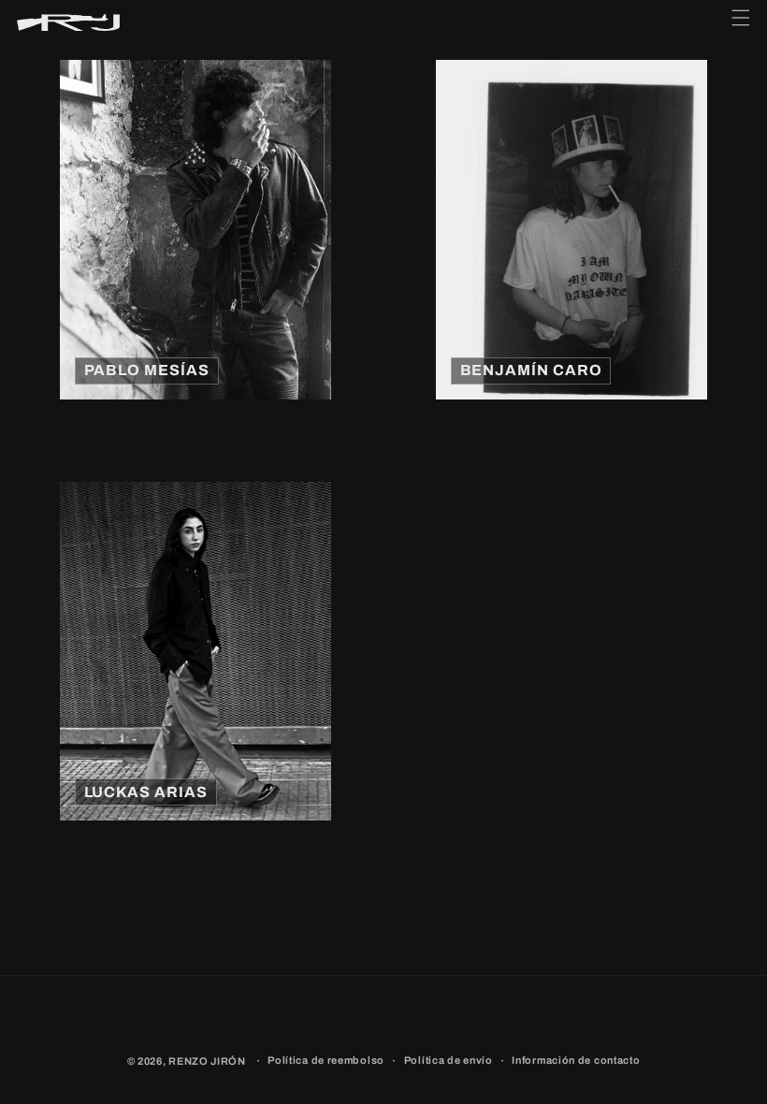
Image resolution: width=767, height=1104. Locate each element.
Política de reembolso (326, 1060)
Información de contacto (576, 1060)
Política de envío (448, 1060)
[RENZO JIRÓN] (68, 22)
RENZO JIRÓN (207, 1061)
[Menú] (740, 22)
